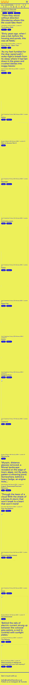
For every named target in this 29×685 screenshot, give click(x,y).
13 (16, 7)
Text (5, 13)
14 (19, 7)
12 (13, 7)
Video (3, 666)
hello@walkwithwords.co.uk (11, 680)
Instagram (15, 682)
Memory (18, 13)
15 (21, 7)
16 (24, 7)
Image (11, 13)
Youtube (24, 682)
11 (11, 7)
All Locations (7, 5)
